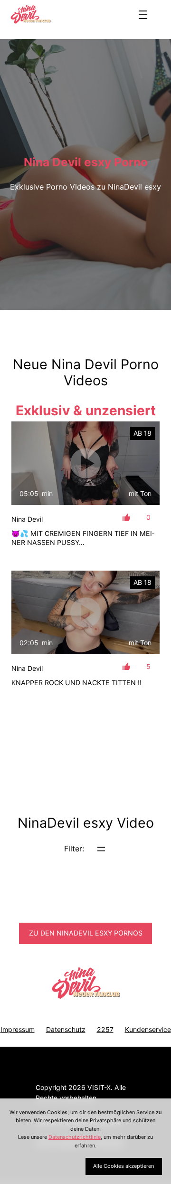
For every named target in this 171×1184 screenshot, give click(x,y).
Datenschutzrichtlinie (74, 1137)
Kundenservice (148, 1029)
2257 (105, 1029)
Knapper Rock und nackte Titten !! (76, 682)
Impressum (17, 1029)
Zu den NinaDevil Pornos (85, 933)
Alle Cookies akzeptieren (123, 1166)
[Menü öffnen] (143, 15)
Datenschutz (66, 1029)
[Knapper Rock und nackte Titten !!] (85, 612)
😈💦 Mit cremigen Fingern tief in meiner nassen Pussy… (82, 538)
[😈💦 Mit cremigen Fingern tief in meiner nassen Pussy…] (85, 463)
